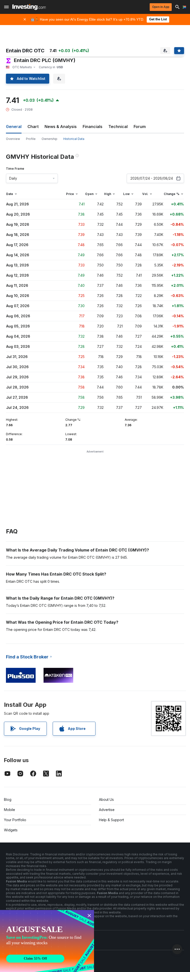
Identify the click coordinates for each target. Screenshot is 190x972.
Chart (33, 126)
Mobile (9, 810)
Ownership (49, 139)
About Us (106, 799)
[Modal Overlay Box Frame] (47, 941)
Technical (118, 126)
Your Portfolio (15, 820)
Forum (140, 126)
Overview (13, 139)
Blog (7, 799)
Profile (31, 139)
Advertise (107, 810)
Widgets (11, 830)
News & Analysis (61, 126)
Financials (92, 126)
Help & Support (111, 820)
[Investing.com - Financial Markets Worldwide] (29, 7)
